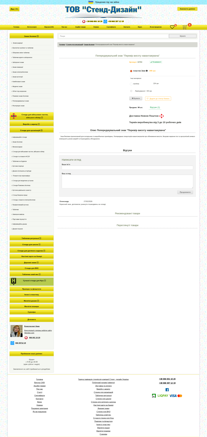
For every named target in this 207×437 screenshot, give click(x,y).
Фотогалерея (32, 27)
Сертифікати (111, 27)
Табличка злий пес (103, 415)
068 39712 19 (20, 343)
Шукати (183, 36)
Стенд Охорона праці (20, 195)
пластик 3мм (139, 71)
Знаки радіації (18, 43)
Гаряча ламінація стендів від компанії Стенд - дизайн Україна (103, 379)
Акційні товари (80, 27)
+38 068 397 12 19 (116, 21)
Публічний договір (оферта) (103, 383)
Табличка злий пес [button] (30, 274)
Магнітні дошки (103, 428)
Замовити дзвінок (187, 9)
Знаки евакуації (18, 67)
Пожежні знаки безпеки (21, 96)
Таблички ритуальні (103, 395)
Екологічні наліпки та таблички (23, 48)
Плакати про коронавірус (21, 176)
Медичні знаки (17, 86)
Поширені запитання (39, 408)
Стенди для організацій (74, 44)
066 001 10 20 (34, 338)
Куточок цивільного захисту (22, 190)
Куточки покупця (18, 166)
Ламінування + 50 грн (143, 91)
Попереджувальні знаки (21, 101)
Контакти (127, 27)
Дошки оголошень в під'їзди (22, 171)
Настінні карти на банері (31, 256)
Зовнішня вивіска (18, 214)
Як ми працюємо (156, 27)
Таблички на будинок (20, 161)
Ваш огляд (66, 173)
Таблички (16, 209)
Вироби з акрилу (103, 389)
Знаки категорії (18, 77)
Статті (39, 392)
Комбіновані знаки (19, 81)
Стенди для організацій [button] (30, 130)
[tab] (32, 36)
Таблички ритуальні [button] (30, 238)
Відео (140, 27)
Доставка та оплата (103, 386)
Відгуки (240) (49, 27)
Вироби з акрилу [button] (30, 124)
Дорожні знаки (103, 408)
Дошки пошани (18, 229)
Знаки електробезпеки (20, 72)
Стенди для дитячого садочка (103, 402)
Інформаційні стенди (20, 137)
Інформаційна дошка (20, 224)
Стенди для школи (103, 399)
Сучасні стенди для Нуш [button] (33, 281)
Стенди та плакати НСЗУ (21, 156)
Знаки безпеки (17, 142)
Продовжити (185, 192)
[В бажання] (172, 27)
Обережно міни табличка (21, 53)
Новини (96, 27)
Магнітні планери (31, 306)
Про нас (64, 27)
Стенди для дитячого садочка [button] (30, 251)
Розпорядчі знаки (18, 106)
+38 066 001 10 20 (94, 21)
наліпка (136, 84)
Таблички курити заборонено (22, 57)
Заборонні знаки (18, 62)
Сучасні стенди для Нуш (103, 418)
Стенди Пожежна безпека (21, 185)
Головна (16, 27)
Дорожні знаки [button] (30, 262)
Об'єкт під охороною (19, 91)
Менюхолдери (17, 147)
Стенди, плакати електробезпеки (24, 200)
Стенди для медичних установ (23, 181)
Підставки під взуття (19, 219)
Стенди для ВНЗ (31, 268)
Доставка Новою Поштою (144, 116)
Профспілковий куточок (21, 205)
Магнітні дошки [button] (30, 301)
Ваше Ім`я (66, 164)
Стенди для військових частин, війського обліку (28, 151)
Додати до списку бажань (160, 99)
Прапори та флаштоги (31, 289)
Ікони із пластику (31, 295)
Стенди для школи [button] (30, 244)
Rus (12, 9)
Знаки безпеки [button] (30, 36)
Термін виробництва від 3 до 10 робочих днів (155, 122)
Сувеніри (32, 312)
